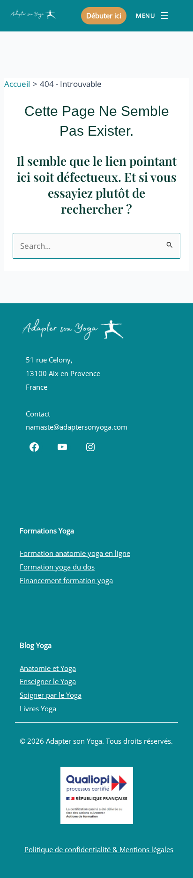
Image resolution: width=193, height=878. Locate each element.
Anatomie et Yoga (48, 668)
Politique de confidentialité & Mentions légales (98, 849)
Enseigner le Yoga (48, 681)
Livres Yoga (38, 708)
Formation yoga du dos (57, 566)
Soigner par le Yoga (51, 695)
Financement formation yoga (66, 580)
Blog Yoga (36, 645)
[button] (103, 15)
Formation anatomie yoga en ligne (75, 553)
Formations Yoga (47, 530)
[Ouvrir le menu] (153, 15)
